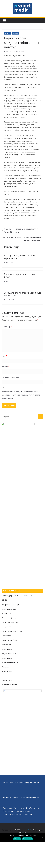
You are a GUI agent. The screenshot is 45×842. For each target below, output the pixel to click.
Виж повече (27, 839)
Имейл (5, 366)
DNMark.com (6, 636)
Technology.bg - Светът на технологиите (17, 596)
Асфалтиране (7, 649)
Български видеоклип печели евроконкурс (19, 257)
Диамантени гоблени (9, 640)
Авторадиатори (7, 627)
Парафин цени (7, 680)
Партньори (34, 782)
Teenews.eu (21, 811)
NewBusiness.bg (33, 808)
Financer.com (6, 645)
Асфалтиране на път (9, 609)
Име (4, 356)
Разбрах (17, 839)
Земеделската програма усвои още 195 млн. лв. (22, 294)
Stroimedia (7, 811)
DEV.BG (4, 600)
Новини (7, 33)
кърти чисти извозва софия (12, 631)
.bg (13, 811)
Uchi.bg (19, 814)
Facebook (7, 797)
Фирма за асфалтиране (10, 618)
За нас (5, 782)
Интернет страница (10, 377)
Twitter (16, 797)
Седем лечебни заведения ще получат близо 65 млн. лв (21, 230)
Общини (15, 33)
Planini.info (28, 814)
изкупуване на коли (9, 654)
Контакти (14, 782)
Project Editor (20, 52)
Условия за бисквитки (30, 797)
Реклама (24, 782)
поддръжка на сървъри (10, 605)
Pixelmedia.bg (19, 808)
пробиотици (6, 613)
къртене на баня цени (10, 622)
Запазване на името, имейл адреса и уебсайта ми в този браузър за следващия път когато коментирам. (22, 395)
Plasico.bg (5, 667)
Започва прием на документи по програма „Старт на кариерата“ (22, 239)
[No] (42, 837)
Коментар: (7, 326)
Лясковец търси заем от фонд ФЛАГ (19, 275)
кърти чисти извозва (9, 676)
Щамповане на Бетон (10, 662)
